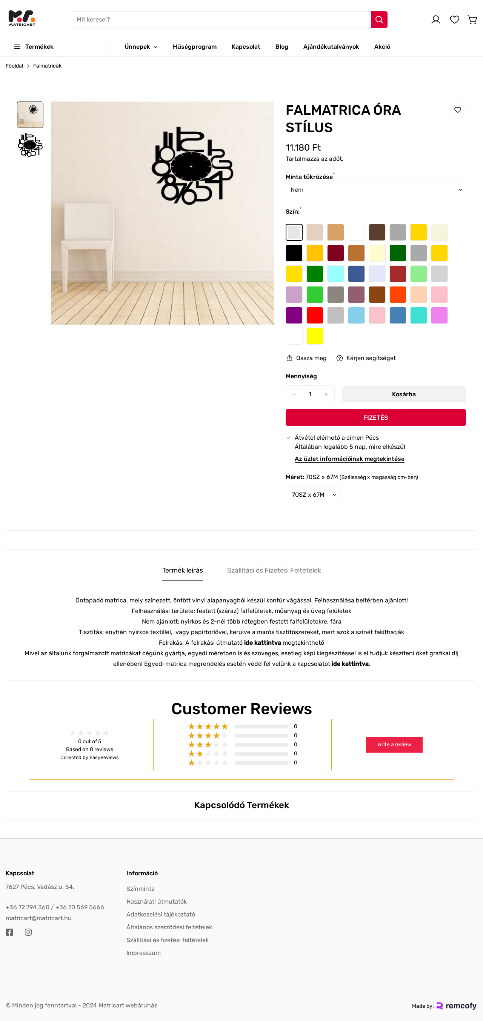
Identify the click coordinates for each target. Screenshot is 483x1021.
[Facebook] (9, 932)
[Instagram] (28, 932)
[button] (472, 19)
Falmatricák (47, 66)
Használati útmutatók (156, 901)
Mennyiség (301, 376)
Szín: (293, 211)
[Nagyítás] (258, 117)
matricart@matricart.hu (39, 918)
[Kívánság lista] (454, 19)
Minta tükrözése (310, 176)
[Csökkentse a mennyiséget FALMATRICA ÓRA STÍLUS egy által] (294, 394)
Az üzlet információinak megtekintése (350, 458)
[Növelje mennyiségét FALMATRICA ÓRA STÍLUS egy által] (326, 394)
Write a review (394, 744)
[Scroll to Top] (468, 980)
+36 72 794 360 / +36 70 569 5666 (55, 907)
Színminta (140, 888)
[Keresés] (379, 19)
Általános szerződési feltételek (169, 927)
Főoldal (14, 66)
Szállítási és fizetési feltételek (167, 940)
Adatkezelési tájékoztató (160, 914)
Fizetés (375, 417)
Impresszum (143, 952)
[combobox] (230, 19)
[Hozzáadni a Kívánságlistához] (457, 110)
